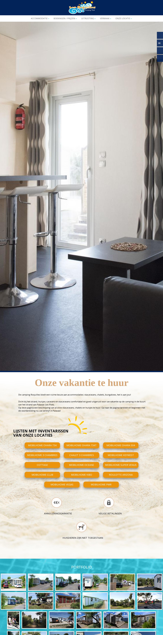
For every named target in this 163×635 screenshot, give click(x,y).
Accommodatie (39, 18)
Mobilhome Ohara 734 (42, 445)
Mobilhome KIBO (81, 474)
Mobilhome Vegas (62, 484)
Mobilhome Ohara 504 (120, 445)
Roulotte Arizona (121, 474)
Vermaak (104, 18)
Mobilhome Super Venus (121, 465)
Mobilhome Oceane (81, 465)
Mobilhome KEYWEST (121, 455)
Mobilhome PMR (101, 484)
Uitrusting (87, 18)
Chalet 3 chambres (81, 455)
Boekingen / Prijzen (64, 18)
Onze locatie (123, 18)
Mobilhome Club (42, 474)
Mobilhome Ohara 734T (81, 445)
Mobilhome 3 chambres (42, 455)
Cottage (42, 465)
